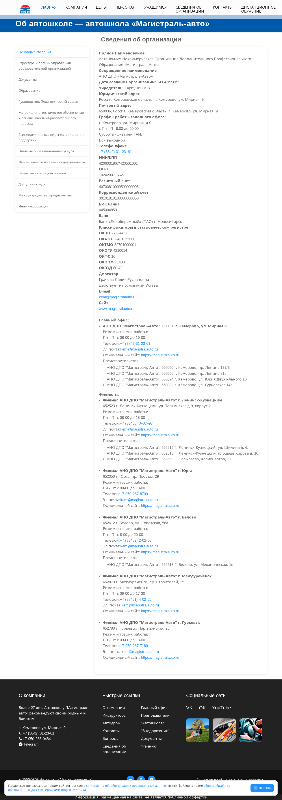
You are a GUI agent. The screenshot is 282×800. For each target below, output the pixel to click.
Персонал (125, 7)
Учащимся (155, 7)
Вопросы (110, 739)
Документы (151, 739)
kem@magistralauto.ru (117, 297)
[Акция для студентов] (197, 730)
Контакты (222, 7)
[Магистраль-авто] (250, 730)
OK (202, 707)
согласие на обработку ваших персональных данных (126, 785)
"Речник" (149, 746)
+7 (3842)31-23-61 (135, 343)
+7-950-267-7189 (134, 646)
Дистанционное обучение (258, 9)
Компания (76, 7)
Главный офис (154, 708)
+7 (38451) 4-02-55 (135, 599)
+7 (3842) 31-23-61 (38, 733)
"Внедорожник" (155, 731)
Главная (48, 7)
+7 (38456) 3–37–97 (136, 423)
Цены (101, 7)
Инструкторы (114, 715)
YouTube (221, 707)
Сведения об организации (190, 9)
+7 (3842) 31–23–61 (115, 152)
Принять (262, 787)
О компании (113, 708)
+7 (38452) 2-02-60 (135, 540)
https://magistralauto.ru (160, 355)
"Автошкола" (152, 723)
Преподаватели (155, 715)
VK (189, 707)
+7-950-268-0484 (36, 739)
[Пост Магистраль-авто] (224, 730)
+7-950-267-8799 (134, 494)
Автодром (111, 723)
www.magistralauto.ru (116, 309)
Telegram (30, 744)
